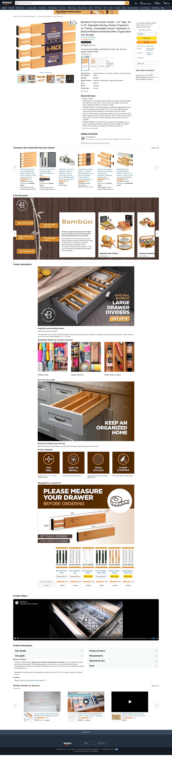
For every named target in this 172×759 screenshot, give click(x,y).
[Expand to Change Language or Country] (91, 743)
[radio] (22, 79)
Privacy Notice (71, 749)
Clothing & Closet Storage (44, 16)
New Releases (53, 8)
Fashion (110, 8)
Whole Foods (72, 8)
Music (124, 8)
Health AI (11, 8)
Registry (117, 8)
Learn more (127, 139)
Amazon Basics (32, 8)
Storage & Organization (29, 16)
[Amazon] (7, 2)
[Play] (14, 638)
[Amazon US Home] (67, 744)
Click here (59, 672)
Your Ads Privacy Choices (108, 749)
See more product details (90, 128)
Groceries (63, 8)
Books (91, 8)
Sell (105, 8)
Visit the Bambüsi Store (88, 37)
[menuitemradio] (154, 638)
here (25, 668)
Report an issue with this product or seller (96, 143)
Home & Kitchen (17, 16)
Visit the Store (104, 256)
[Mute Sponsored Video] (58, 710)
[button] (4, 8)
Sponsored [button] (16, 688)
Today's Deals (82, 8)
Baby (162, 8)
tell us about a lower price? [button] (34, 680)
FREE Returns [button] (85, 54)
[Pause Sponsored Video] (58, 706)
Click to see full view (46, 72)
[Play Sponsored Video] (86, 701)
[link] (28, 173)
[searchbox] (72, 3)
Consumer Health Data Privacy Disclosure (88, 749)
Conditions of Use (61, 749)
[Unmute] (157, 638)
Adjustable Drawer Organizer (29, 604)
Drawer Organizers (58, 16)
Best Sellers (42, 8)
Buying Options (61, 576)
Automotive (155, 8)
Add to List (141, 63)
